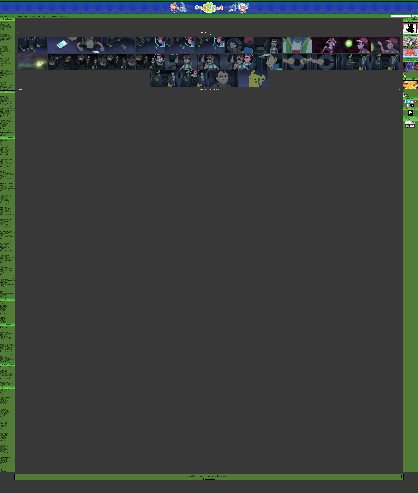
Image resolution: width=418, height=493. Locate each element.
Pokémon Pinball (4, 277)
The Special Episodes (5, 112)
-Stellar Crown (3, 414)
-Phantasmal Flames (4, 406)
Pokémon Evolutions (4, 119)
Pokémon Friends (4, 147)
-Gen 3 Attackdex (4, 44)
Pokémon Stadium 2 (4, 267)
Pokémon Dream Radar (5, 208)
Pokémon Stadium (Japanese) (7, 278)
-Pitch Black (3, 401)
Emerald (2, 248)
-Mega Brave (3, 448)
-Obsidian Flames (4, 422)
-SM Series (2, 426)
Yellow (1, 273)
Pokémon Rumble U (4, 210)
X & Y (1, 185)
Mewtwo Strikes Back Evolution (7, 359)
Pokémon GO (3, 148)
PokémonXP (3, 72)
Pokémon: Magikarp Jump (6, 177)
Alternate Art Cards (4, 395)
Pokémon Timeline (4, 69)
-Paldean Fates (3, 419)
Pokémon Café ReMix (5, 149)
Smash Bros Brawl (4, 244)
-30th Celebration (4, 400)
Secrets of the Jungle (5, 360)
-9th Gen (2, 65)
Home (9, 16)
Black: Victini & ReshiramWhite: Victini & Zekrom (7, 346)
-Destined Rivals (4, 410)
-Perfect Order (3, 403)
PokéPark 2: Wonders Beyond (7, 214)
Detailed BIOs (3, 305)
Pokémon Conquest (4, 213)
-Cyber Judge (3, 464)
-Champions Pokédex (5, 39)
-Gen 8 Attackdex (4, 49)
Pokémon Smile (3, 165)
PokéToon (2, 122)
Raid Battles (3, 396)
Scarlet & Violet (3, 142)
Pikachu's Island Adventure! (6, 375)
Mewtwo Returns (4, 332)
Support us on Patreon (209, 479)
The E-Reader (3, 261)
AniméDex (2, 95)
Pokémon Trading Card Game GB (7, 280)
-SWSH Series (3, 425)
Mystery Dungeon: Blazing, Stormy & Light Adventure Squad (7, 232)
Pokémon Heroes (4, 334)
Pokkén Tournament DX (5, 180)
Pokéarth (66, 16)
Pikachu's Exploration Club (6, 376)
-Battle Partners (3, 455)
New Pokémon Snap (4, 168)
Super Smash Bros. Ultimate (6, 183)
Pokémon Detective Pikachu (6, 362)
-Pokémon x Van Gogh (5, 76)
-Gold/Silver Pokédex (5, 25)
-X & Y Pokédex (3, 29)
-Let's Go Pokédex (4, 32)
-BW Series (2, 428)
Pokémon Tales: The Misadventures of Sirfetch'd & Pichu (6, 132)
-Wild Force (2, 463)
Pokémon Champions (5, 145)
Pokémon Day (3, 77)
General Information (4, 301)
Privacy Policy (214, 475)
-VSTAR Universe (4, 465)
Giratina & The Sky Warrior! (6, 342)
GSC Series (2, 310)
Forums (15, 16)
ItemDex (2, 52)
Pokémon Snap (3, 275)
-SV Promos (3, 436)
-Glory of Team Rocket (5, 452)
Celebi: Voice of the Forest (6, 333)
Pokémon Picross (4, 198)
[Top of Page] (401, 476)
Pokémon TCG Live (4, 170)
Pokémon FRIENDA (4, 297)
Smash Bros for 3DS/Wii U (6, 202)
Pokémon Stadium (4, 279)
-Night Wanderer (4, 460)
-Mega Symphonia (4, 449)
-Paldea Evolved (3, 423)
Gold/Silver (2, 265)
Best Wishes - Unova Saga (6, 103)
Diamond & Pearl (4, 224)
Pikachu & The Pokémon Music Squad (7, 385)
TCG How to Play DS (5, 221)
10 (214, 32)
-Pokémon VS (3, 467)
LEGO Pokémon (3, 80)
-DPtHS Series (3, 430)
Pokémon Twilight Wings (5, 118)
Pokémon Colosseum (5, 249)
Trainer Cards (3, 392)
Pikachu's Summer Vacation (6, 366)
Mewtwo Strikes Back (5, 329)
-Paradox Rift (3, 420)
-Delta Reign (3, 399)
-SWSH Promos (3, 437)
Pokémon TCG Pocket (5, 154)
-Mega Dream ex (4, 446)
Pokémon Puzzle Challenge (6, 268)
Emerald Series (3, 313)
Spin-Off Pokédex (4, 56)
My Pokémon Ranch (4, 243)
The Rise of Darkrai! (4, 341)
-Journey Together (4, 411)
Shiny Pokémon (3, 114)
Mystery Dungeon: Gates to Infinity (6, 212)
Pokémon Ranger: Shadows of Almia (7, 239)
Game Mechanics (4, 61)
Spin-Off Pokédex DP (5, 57)
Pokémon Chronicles (4, 111)
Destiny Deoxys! (4, 336)
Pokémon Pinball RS (4, 255)
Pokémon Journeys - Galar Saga (7, 107)
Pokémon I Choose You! (5, 357)
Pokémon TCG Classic (5, 397)
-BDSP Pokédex (3, 34)
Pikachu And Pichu (4, 369)
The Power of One (4, 330)
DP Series (2, 315)
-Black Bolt (2, 408)
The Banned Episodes (5, 113)
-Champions (3, 64)
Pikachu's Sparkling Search (6, 378)
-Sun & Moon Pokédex (5, 31)
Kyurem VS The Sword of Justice (7, 347)
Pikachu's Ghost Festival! (6, 374)
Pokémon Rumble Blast (5, 216)
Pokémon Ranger (4, 256)
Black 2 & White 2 (4, 207)
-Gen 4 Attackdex (4, 45)
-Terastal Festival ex (4, 456)
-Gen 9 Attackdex (4, 50)
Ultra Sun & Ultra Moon (5, 173)
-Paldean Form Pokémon (5, 89)
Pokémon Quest (3, 182)
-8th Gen (2, 67)
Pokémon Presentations (5, 79)
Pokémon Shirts (3, 81)
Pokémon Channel (4, 253)
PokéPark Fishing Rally (5, 260)
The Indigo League (4, 97)
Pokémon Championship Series (7, 71)
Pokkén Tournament (4, 200)
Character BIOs (3, 304)
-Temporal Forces (4, 418)
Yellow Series (3, 309)
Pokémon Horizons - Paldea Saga (7, 110)
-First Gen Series (4, 433)
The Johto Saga (3, 99)
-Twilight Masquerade (5, 416)
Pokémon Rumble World (5, 195)
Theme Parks (3, 82)
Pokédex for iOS (4, 222)
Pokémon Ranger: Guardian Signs (6, 228)
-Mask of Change (4, 461)
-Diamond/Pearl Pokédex (5, 27)
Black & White (3, 206)
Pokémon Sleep (3, 152)
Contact (20, 16)
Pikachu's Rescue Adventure (6, 368)
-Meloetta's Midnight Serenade (7, 348)
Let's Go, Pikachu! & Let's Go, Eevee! (7, 175)
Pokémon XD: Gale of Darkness (7, 250)
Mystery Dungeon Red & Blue (7, 257)
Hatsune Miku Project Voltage (7, 73)
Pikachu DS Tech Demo (5, 259)
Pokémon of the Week (5, 63)
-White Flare (3, 409)
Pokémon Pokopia (4, 146)
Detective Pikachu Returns (6, 153)
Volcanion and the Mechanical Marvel (7, 356)
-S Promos (2, 470)
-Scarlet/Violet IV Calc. (5, 62)
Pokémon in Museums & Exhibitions (5, 75)
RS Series (2, 311)
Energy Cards (3, 394)
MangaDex (2, 303)
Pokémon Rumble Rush (5, 178)
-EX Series (2, 431)
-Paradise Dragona (4, 458)
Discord (26, 16)
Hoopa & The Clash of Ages (6, 354)
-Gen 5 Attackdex (4, 46)
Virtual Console (3, 286)
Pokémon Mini (3, 269)
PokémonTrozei (3, 258)
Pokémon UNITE (4, 151)
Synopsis (406, 94)
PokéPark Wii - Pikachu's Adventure (6, 234)
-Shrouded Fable (4, 415)
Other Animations (4, 127)
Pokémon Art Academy (5, 190)
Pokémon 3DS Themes (5, 289)
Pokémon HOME (4, 160)
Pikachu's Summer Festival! (6, 373)
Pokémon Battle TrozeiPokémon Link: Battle (7, 189)
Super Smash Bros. (4, 281)
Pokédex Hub (32, 16)
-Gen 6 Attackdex (4, 47)
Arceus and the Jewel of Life (6, 343)
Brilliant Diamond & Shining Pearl (7, 158)
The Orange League (4, 98)
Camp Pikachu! (3, 371)
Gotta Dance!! (3, 372)
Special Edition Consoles (5, 287)
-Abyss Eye (2, 443)
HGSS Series (3, 317)
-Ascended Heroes (4, 404)
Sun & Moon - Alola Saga (5, 106)
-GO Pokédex (3, 36)
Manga (8, 300)
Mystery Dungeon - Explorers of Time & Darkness (7, 242)
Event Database (3, 86)
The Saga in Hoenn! (4, 100)
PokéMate (2, 262)
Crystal (1, 266)
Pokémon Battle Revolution (6, 235)
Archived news (3, 22)
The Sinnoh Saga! (4, 102)
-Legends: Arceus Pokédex (6, 35)
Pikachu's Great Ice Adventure (7, 377)
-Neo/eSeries (3, 432)
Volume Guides (3, 307)
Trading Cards (8, 387)
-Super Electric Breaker (5, 457)
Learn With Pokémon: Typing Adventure (6, 220)
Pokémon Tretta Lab (4, 209)
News (1, 21)
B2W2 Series (3, 319)
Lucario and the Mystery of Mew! (7, 337)
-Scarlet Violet (3, 424)
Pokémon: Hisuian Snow (5, 120)
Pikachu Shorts (7, 365)
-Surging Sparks (3, 413)
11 (216, 32)
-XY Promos (3, 439)
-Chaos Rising (3, 402)
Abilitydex (2, 55)
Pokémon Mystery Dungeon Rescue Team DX (6, 164)
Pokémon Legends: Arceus (6, 159)
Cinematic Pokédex (4, 60)
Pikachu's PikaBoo (4, 370)
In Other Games (3, 285)
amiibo (1, 292)
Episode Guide (209, 34)
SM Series (2, 322)
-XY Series (2, 427)
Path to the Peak (4, 123)
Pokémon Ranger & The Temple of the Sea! (7, 339)
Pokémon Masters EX (5, 150)
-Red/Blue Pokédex (4, 24)
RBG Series (2, 308)
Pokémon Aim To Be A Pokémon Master (7, 109)
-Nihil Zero (2, 445)
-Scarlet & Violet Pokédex (6, 37)
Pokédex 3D (3, 217)
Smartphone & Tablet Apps (6, 290)
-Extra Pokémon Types (5, 391)
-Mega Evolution (3, 407)
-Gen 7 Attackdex (4, 48)
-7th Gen (2, 68)
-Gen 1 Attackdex (4, 41)
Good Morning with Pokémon (6, 126)
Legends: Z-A (3, 144)
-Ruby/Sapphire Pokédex (5, 26)
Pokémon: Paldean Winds (6, 121)
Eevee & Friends (4, 382)
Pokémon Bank (3, 187)
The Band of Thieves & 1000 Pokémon (6, 192)
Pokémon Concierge (4, 130)
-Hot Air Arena (3, 453)
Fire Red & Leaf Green (5, 247)
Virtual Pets (2, 291)
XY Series (2, 320)
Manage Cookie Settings (225, 475)
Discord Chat (3, 84)
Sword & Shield (3, 157)
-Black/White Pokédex (5, 28)
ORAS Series (3, 321)
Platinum (2, 225)
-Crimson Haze (3, 462)
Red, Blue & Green (4, 272)
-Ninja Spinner (3, 444)
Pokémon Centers (4, 70)
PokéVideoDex (3, 125)
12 (218, 32)
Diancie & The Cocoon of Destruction (6, 352)
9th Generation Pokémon (5, 87)
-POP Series (3, 440)
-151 (1, 421)
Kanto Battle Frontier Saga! (6, 101)
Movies (8, 325)
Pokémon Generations (5, 116)
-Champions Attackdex (5, 51)
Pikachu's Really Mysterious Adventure (6, 380)
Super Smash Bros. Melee (6, 270)
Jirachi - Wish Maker (4, 335)
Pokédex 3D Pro (4, 218)
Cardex (1, 59)
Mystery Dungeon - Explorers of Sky (7, 237)
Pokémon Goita (3, 295)
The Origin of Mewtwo (5, 327)
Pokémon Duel (3, 201)
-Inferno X (2, 447)
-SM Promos (3, 438)
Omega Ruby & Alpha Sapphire (7, 186)
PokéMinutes (3, 124)
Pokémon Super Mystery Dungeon (5, 197)
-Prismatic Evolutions (5, 412)
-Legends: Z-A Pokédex (5, 38)
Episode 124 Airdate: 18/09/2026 (408, 91)
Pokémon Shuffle (4, 194)
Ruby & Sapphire (4, 246)
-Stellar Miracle (3, 459)
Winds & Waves (3, 140)
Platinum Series (3, 316)
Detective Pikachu (4, 181)
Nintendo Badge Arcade (5, 204)
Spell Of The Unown (4, 331)
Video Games (7, 137)
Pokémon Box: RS (4, 254)
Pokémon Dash (3, 251)
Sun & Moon (3, 172)
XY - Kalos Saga (4, 104)
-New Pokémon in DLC (5, 88)
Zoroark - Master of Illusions (6, 344)
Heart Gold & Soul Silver (5, 226)
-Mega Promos (3, 435)
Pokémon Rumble (4, 230)
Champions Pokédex (57, 16)
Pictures (407, 77)
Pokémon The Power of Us (6, 358)
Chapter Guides (3, 306)
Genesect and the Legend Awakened (6, 350)
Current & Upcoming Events (6, 85)
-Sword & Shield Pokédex (6, 33)
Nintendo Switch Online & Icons (7, 293)
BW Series (2, 318)
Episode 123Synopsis (406, 73)
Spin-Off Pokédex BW (5, 58)
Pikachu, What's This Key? (6, 383)
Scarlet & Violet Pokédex (44, 16)
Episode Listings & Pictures (6, 94)
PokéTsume (2, 135)
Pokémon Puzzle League (5, 274)
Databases (7, 19)
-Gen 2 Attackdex (4, 43)
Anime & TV (8, 92)
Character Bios (3, 96)
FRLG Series (3, 312)
